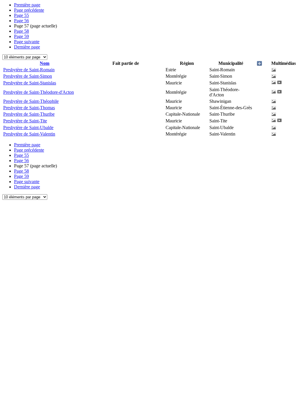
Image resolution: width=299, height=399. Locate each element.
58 (21, 31)
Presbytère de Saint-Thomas (29, 107)
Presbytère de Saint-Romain (29, 69)
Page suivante (26, 41)
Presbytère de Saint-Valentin (29, 133)
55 (21, 15)
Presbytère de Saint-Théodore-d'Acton (38, 92)
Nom (44, 63)
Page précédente (29, 10)
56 (21, 20)
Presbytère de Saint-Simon (27, 76)
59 (21, 36)
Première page (27, 4)
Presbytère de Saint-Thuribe (29, 114)
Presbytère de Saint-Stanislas (29, 82)
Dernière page (27, 46)
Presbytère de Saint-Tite (25, 120)
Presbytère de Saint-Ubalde (28, 127)
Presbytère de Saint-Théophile (31, 101)
